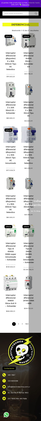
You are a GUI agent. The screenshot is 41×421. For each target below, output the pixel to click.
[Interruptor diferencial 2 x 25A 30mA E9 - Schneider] (10, 90)
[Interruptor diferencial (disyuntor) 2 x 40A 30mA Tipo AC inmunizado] (10, 134)
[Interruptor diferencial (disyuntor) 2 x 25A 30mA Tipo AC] (28, 90)
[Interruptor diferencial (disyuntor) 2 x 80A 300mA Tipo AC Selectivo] (10, 183)
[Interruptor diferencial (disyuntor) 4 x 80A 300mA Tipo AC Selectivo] (10, 41)
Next (27, 324)
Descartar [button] (26, 5)
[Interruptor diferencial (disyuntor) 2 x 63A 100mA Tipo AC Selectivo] (28, 134)
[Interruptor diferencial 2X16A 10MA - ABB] (28, 283)
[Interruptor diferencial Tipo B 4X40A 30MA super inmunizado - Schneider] (10, 231)
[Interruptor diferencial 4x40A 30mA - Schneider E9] (28, 41)
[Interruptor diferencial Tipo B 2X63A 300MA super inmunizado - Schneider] (28, 231)
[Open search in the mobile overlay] (20, 13)
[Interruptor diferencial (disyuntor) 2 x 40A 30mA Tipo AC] (28, 183)
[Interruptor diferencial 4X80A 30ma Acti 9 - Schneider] (10, 283)
